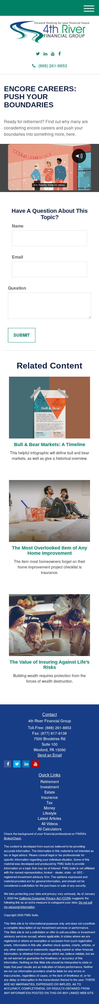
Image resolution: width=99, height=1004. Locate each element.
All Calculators (50, 828)
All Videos (49, 823)
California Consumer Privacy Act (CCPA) (45, 898)
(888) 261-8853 (52, 66)
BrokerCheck (12, 838)
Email (17, 257)
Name (17, 226)
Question (17, 288)
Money (49, 807)
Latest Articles (49, 818)
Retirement (49, 781)
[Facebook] (59, 54)
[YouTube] (53, 54)
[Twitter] (38, 54)
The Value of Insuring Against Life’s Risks (49, 664)
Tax (49, 802)
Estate (49, 792)
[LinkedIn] (45, 54)
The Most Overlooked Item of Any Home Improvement (49, 550)
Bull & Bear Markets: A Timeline (49, 444)
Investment (49, 786)
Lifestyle (49, 813)
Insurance (49, 797)
